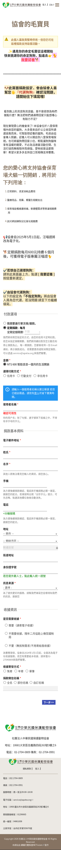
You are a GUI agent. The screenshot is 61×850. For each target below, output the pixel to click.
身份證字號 (9, 567)
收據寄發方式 (12, 666)
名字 (6, 464)
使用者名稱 (10, 404)
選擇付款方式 (12, 371)
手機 (5, 481)
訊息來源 (9, 583)
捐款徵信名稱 (12, 678)
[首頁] (21, 4)
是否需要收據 (12, 619)
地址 (5, 529)
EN (50, 4)
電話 (5, 504)
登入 (44, 4)
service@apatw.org (22, 799)
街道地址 (8, 555)
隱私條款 (27, 768)
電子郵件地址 (12, 440)
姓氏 (6, 452)
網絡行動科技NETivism (31, 844)
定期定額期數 (15, 332)
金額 (6, 360)
